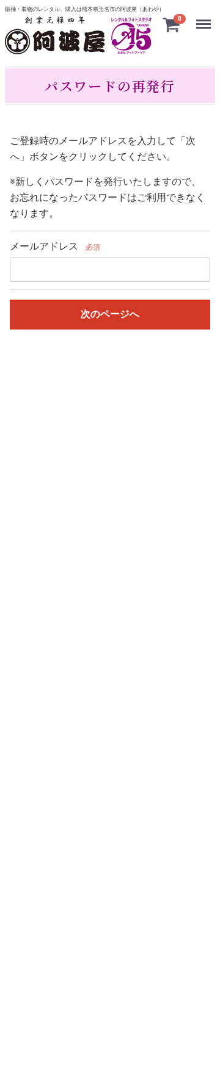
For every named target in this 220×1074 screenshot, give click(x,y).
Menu (205, 18)
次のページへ (110, 313)
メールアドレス (44, 246)
